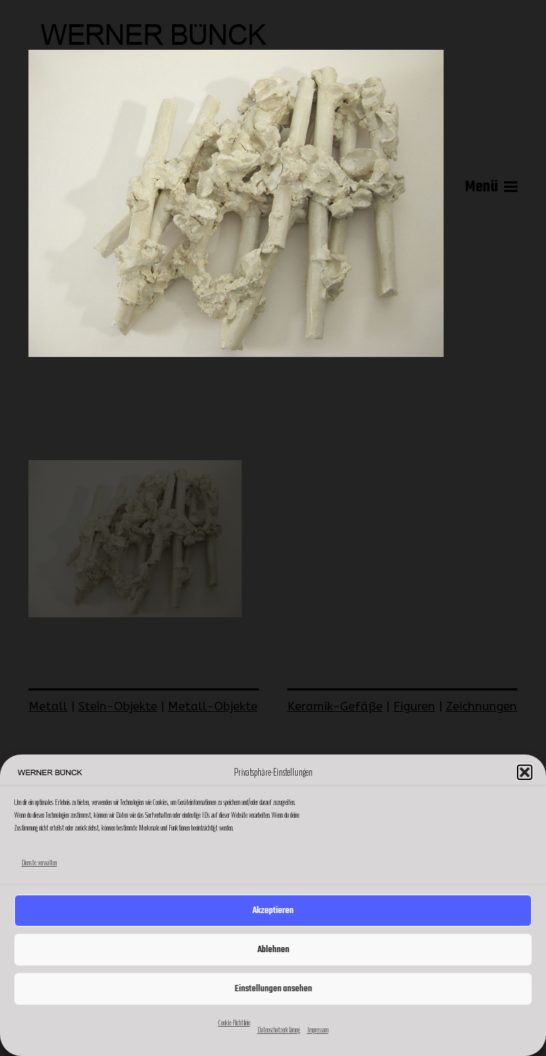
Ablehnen (273, 949)
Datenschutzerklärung (278, 1029)
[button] (525, 772)
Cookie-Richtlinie (234, 1022)
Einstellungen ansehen (273, 988)
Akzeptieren (273, 910)
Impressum (317, 1029)
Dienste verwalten (39, 862)
